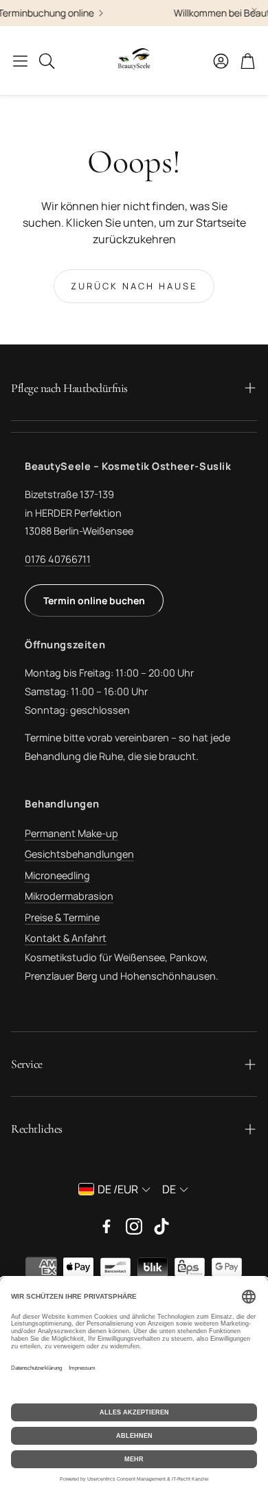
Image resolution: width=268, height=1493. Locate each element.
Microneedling (57, 875)
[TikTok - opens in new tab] (161, 1226)
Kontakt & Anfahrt (66, 938)
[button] (20, 60)
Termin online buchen (94, 600)
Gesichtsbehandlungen (79, 854)
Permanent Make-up (71, 833)
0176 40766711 (58, 559)
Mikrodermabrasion (69, 896)
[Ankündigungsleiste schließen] (254, 10)
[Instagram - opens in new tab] (134, 1226)
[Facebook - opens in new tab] (106, 1226)
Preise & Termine (62, 917)
